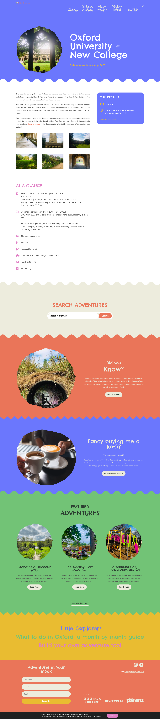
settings (98, 717)
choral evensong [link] (34, 124)
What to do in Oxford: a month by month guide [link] (87, 8)
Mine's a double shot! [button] (113, 473)
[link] (30, 8)
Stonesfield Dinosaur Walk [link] (35, 568)
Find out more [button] (113, 395)
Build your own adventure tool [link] (102, 8)
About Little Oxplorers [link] (132, 10)
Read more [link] (35, 587)
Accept (112, 716)
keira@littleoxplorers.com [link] (134, 672)
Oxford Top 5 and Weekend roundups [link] (117, 8)
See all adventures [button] (80, 603)
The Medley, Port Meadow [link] (79, 568)
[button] (46, 701)
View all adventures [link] (73, 10)
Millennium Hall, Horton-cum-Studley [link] (124, 568)
